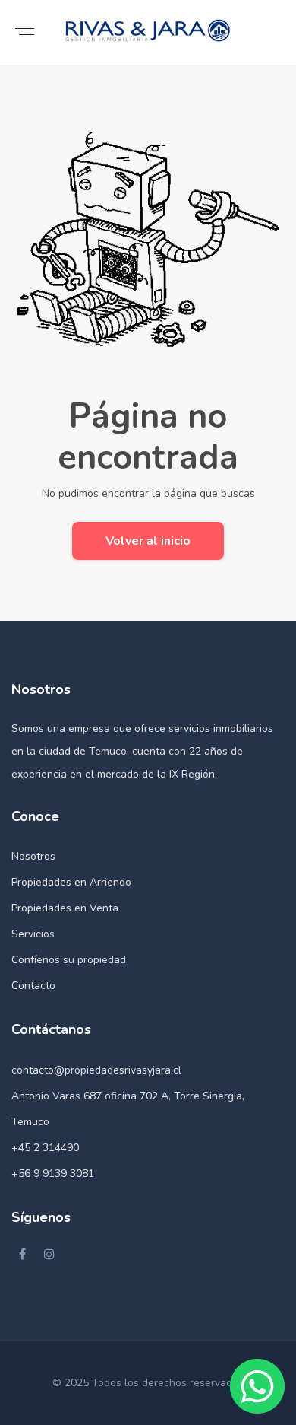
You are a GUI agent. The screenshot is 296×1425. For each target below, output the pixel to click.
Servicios (33, 934)
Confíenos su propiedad (68, 960)
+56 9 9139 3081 (52, 1173)
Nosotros (33, 856)
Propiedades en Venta (64, 908)
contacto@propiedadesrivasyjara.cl (96, 1070)
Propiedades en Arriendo (71, 882)
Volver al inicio (148, 541)
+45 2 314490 (45, 1147)
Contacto (33, 985)
